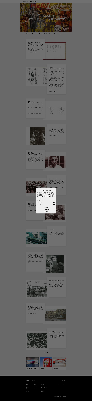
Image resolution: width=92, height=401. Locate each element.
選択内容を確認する (46, 209)
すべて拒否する (47, 211)
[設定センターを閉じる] (54, 189)
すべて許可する (47, 207)
